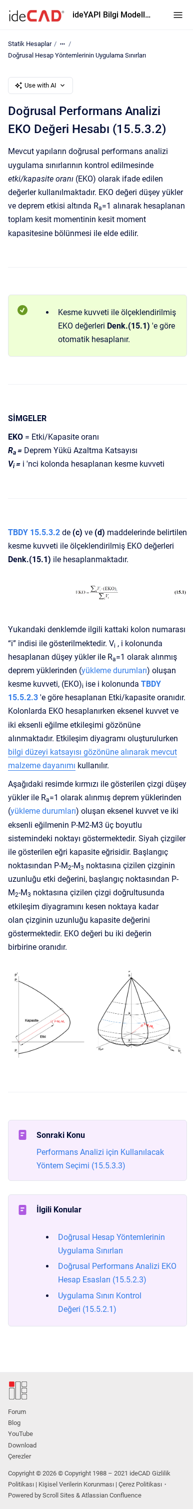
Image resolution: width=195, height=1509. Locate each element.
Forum (17, 1411)
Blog (14, 1422)
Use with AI (40, 85)
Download (22, 1445)
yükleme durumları (114, 670)
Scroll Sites (58, 1495)
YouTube (20, 1433)
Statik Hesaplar (30, 44)
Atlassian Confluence (112, 1495)
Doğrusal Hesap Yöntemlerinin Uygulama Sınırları (77, 55)
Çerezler (19, 1456)
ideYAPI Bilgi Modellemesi (112, 15)
